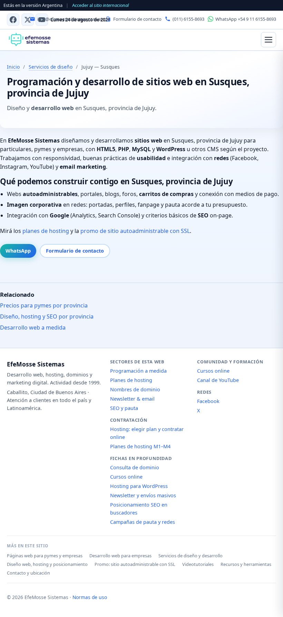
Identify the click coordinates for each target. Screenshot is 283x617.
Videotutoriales (198, 564)
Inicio (13, 66)
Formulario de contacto (75, 250)
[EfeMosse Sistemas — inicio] (29, 39)
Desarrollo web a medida (33, 327)
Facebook (208, 401)
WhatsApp (18, 250)
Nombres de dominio (135, 389)
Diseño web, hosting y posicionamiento (47, 564)
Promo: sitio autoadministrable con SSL (135, 564)
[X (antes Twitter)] (27, 19)
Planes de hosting (131, 380)
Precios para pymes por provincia (44, 305)
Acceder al (100, 5)
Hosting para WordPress (139, 486)
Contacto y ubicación (28, 573)
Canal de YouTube (218, 380)
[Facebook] (13, 19)
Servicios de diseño (50, 66)
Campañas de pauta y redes (142, 522)
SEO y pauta (124, 408)
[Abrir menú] (268, 39)
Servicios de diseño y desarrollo (190, 555)
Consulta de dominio (134, 467)
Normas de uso (89, 597)
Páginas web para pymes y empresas (44, 555)
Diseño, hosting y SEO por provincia (47, 316)
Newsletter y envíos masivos (143, 495)
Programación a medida (138, 371)
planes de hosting (45, 231)
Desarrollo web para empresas (120, 555)
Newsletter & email (132, 398)
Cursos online (126, 476)
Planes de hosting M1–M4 (140, 446)
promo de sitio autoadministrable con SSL (135, 231)
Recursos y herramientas (246, 564)
